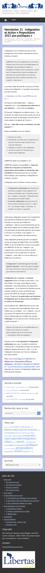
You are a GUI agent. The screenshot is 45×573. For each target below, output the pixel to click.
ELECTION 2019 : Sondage (15, 399)
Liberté (20, 441)
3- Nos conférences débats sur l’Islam (19, 503)
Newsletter (21, 445)
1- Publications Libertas (14, 509)
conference (24, 427)
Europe (27, 433)
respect (18, 451)
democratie (11, 429)
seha (32, 451)
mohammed (31, 442)
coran (31, 427)
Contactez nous (11, 524)
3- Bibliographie (11, 514)
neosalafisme (10, 445)
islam (8, 441)
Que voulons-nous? (12, 490)
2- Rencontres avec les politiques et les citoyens (22, 501)
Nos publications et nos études (14, 506)
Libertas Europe (9, 39)
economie (9, 432)
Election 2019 (20, 433)
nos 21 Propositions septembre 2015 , (22, 366)
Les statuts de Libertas (14, 485)
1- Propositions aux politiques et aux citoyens (21, 498)
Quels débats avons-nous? (13, 495)
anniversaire (7, 427)
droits (38, 430)
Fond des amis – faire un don (16, 522)
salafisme (27, 451)
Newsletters (28, 39)
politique (32, 445)
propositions (24, 448)
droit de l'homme (28, 429)
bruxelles (15, 427)
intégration (29, 438)
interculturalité (13, 438)
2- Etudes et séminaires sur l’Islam (18, 511)
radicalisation (9, 451)
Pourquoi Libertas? (12, 487)
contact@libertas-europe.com (12, 547)
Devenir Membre (10, 519)
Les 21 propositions (13, 390)
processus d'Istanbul (10, 448)
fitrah (32, 433)
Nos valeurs (8, 493)
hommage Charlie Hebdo (13, 436)
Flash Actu (19, 39)
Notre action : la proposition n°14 (17, 387)
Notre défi (7, 479)
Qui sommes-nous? (12, 482)
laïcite (13, 442)
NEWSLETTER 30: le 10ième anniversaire (20, 393)
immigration (29, 435)
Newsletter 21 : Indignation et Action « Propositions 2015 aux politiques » (22, 40)
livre (25, 442)
